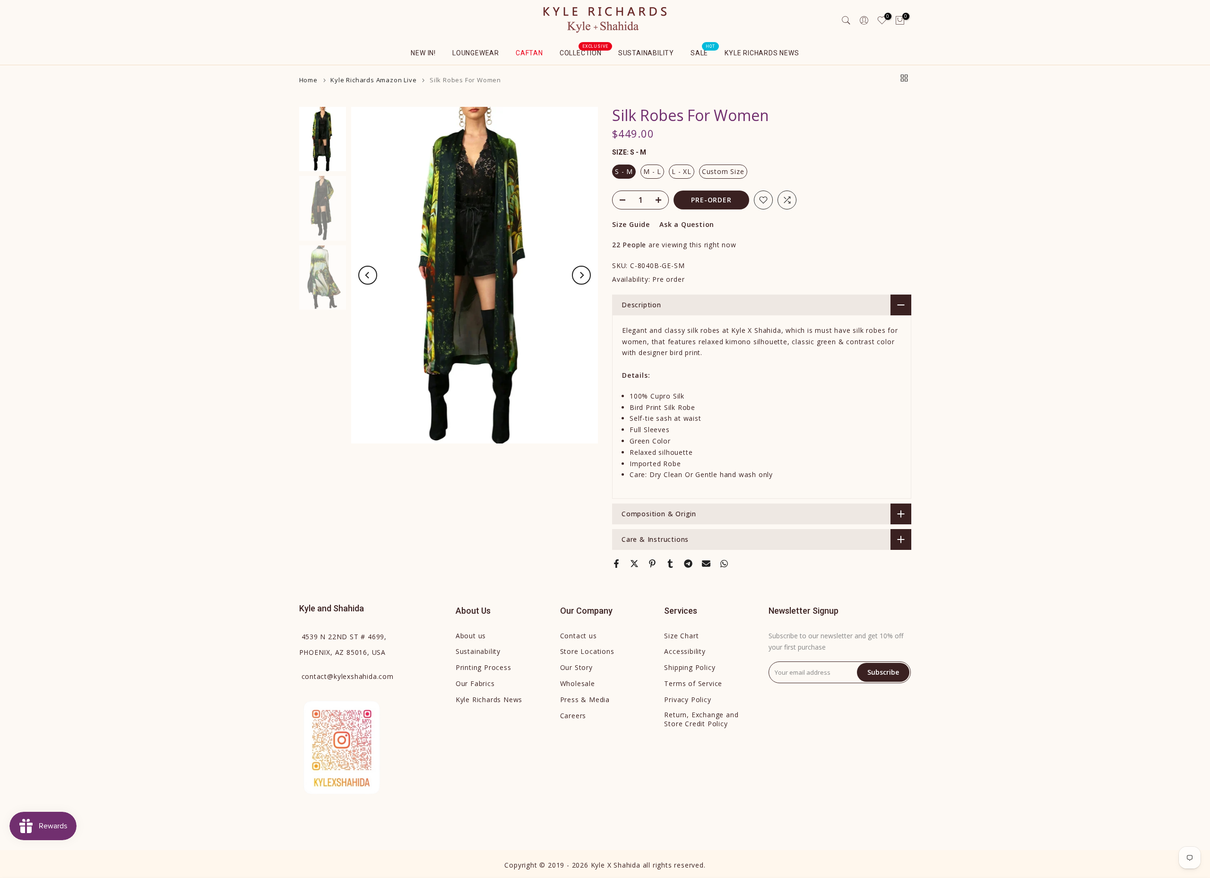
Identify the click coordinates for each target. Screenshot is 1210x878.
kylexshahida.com (348, 676)
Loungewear (475, 53)
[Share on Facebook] (616, 563)
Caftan (529, 53)
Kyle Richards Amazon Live (373, 80)
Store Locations (587, 651)
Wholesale (577, 683)
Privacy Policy (687, 699)
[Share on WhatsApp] (724, 563)
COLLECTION (584, 52)
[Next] (581, 275)
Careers (573, 715)
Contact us (578, 635)
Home (308, 80)
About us (471, 635)
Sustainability (646, 53)
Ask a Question (686, 224)
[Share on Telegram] (688, 563)
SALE (703, 52)
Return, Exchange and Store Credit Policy (701, 719)
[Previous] (367, 275)
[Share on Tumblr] (670, 563)
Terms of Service (693, 683)
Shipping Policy (689, 667)
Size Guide (631, 224)
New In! (423, 53)
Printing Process (483, 667)
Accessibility (684, 651)
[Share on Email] (706, 563)
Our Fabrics (475, 683)
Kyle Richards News (762, 53)
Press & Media (585, 699)
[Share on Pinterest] (652, 563)
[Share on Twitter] (634, 563)
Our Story (576, 667)
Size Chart (681, 635)
